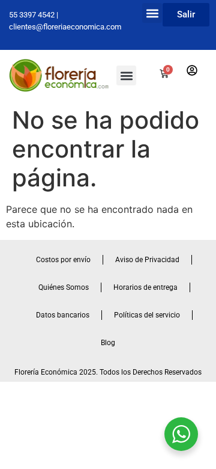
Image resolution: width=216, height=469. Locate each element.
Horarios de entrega (145, 287)
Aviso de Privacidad (147, 260)
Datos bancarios (62, 315)
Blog (108, 343)
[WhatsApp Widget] (181, 434)
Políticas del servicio (147, 315)
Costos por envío (63, 260)
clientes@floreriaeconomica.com (65, 26)
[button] (152, 13)
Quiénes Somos (63, 287)
